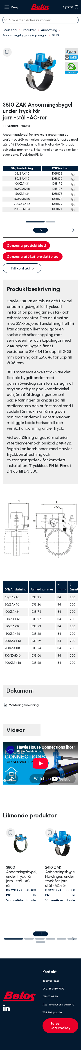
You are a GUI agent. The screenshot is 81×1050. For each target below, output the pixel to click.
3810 (55, 35)
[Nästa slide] (73, 230)
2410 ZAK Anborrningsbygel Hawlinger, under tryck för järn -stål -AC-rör (60, 876)
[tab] (35, 221)
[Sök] (5, 20)
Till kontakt (20, 268)
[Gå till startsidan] (40, 7)
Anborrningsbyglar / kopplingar (25, 35)
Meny (14, 7)
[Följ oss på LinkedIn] (6, 1007)
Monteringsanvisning (24, 705)
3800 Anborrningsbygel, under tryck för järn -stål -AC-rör (21, 876)
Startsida (10, 30)
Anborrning (49, 30)
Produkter (29, 30)
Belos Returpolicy (60, 1025)
